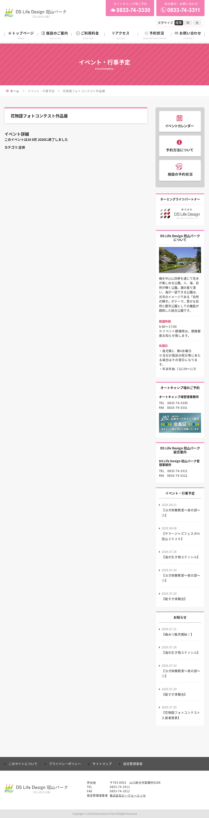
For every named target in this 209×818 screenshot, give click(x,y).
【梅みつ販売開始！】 (178, 634)
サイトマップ (102, 763)
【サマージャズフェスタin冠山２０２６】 (181, 536)
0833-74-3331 (177, 407)
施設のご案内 (57, 35)
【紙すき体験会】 (174, 599)
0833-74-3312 (177, 475)
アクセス (122, 35)
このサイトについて (23, 763)
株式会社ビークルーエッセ (128, 795)
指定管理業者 (133, 763)
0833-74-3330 (177, 403)
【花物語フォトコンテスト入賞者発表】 (181, 715)
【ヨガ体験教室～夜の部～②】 (181, 513)
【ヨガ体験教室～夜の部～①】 (181, 578)
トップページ (23, 35)
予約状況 (155, 35)
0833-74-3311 (177, 471)
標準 (179, 22)
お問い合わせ (190, 35)
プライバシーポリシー (65, 763)
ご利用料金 (90, 35)
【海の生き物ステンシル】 (181, 557)
